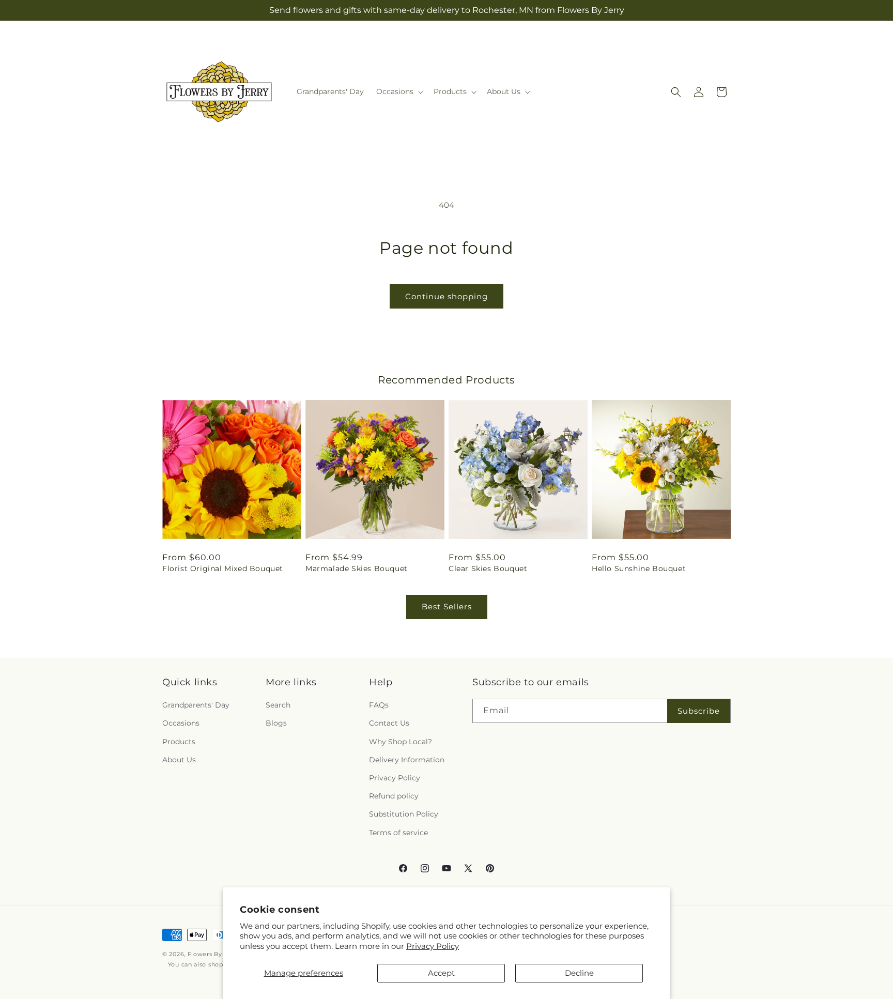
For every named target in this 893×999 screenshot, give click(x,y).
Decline (579, 973)
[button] (398, 91)
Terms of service (398, 832)
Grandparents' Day (195, 705)
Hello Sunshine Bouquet (639, 568)
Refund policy (394, 796)
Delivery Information (406, 759)
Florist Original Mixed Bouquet (222, 568)
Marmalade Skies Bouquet (356, 568)
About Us (179, 759)
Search (278, 705)
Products (178, 741)
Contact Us (389, 723)
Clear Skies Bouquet (488, 568)
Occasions (180, 723)
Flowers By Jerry (214, 954)
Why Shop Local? (400, 741)
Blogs (276, 723)
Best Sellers (447, 606)
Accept (441, 973)
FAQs (379, 705)
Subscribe (699, 711)
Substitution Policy (403, 814)
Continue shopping (446, 296)
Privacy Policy (432, 946)
